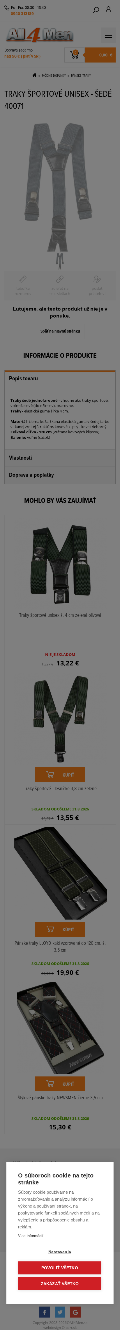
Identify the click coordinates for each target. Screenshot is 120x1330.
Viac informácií (30, 1236)
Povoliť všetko (59, 1268)
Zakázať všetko (60, 1284)
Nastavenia (59, 1252)
